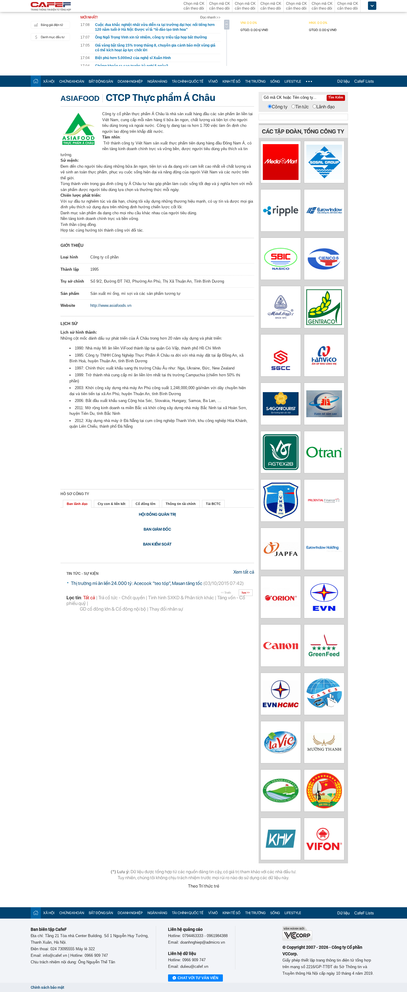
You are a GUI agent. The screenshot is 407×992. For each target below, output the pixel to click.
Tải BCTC (213, 504)
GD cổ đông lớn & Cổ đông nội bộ (113, 609)
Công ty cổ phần (104, 257)
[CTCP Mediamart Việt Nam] (281, 178)
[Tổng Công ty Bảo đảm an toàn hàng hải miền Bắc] (281, 517)
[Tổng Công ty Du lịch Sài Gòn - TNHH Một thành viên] (281, 414)
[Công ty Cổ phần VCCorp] (297, 939)
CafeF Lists (364, 81)
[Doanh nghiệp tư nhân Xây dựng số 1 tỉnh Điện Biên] (324, 750)
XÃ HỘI (49, 81)
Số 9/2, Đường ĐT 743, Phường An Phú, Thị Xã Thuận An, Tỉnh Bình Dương (157, 281)
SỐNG (275, 81)
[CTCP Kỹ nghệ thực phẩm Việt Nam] (324, 848)
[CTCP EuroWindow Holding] (324, 550)
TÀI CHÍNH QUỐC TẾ (188, 81)
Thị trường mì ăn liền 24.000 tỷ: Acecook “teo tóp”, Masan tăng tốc (136, 583)
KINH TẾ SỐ (231, 81)
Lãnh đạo (325, 107)
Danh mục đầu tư (52, 37)
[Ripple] (281, 215)
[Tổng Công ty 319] (324, 415)
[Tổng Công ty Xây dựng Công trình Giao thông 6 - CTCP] (324, 269)
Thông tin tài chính (181, 504)
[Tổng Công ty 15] (324, 807)
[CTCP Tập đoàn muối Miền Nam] (324, 178)
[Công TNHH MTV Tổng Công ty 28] (281, 468)
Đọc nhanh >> (210, 17)
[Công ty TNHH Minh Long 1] (281, 319)
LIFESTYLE (293, 81)
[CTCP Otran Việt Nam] (324, 456)
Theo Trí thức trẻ (203, 886)
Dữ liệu (343, 81)
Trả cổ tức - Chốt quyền (121, 597)
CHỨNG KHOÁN (71, 81)
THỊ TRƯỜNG (255, 81)
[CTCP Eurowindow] (324, 212)
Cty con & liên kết (111, 504)
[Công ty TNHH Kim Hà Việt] (281, 851)
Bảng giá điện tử (52, 25)
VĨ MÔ (213, 81)
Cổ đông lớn (146, 504)
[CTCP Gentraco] (324, 323)
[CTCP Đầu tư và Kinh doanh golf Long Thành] (281, 801)
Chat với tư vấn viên (198, 978)
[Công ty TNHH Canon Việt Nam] (281, 649)
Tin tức (302, 107)
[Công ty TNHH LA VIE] (281, 758)
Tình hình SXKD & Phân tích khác (181, 597)
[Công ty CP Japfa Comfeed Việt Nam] (281, 554)
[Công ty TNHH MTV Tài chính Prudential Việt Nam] (324, 503)
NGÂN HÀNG (157, 81)
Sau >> (246, 592)
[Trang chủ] (35, 81)
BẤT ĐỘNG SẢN (101, 81)
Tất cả (89, 597)
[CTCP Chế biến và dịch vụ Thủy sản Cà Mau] (324, 708)
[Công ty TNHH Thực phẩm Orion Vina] (281, 605)
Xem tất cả (243, 572)
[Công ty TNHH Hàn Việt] (324, 365)
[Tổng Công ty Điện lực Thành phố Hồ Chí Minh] (281, 705)
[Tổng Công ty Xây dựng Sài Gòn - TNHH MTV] (281, 372)
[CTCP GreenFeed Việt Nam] (324, 657)
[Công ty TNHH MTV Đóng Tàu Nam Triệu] (281, 269)
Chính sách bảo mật (47, 987)
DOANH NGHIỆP (130, 81)
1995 (94, 269)
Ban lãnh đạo (77, 504)
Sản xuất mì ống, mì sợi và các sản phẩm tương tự (135, 293)
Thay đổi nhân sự (166, 609)
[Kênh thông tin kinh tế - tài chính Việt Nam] (51, 7)
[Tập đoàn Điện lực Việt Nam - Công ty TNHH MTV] (324, 613)
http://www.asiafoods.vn (110, 305)
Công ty (280, 107)
